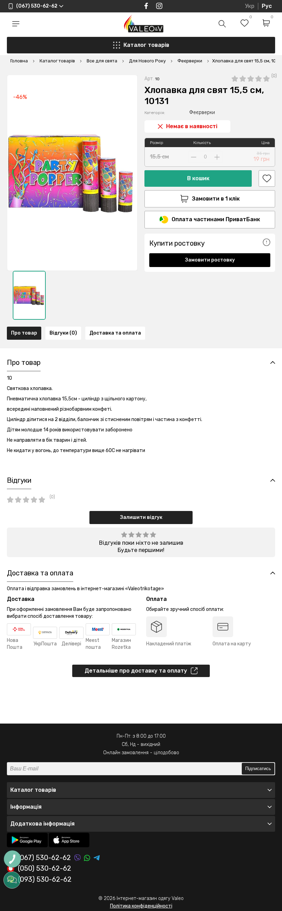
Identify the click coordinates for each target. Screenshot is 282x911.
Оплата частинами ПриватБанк (216, 219)
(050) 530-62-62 (44, 868)
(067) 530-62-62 (44, 857)
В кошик (198, 178)
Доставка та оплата (115, 333)
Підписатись (258, 768)
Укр (249, 6)
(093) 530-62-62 (45, 879)
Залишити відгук (141, 517)
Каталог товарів (146, 45)
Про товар (24, 333)
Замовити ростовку (210, 260)
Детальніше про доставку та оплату (136, 670)
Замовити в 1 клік (216, 198)
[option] (29, 295)
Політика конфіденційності (141, 906)
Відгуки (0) (63, 333)
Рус (267, 6)
